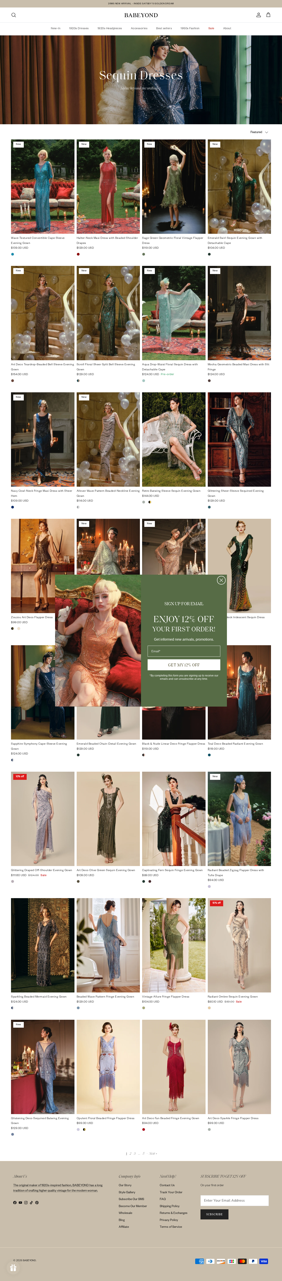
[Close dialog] (221, 580)
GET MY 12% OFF (184, 664)
